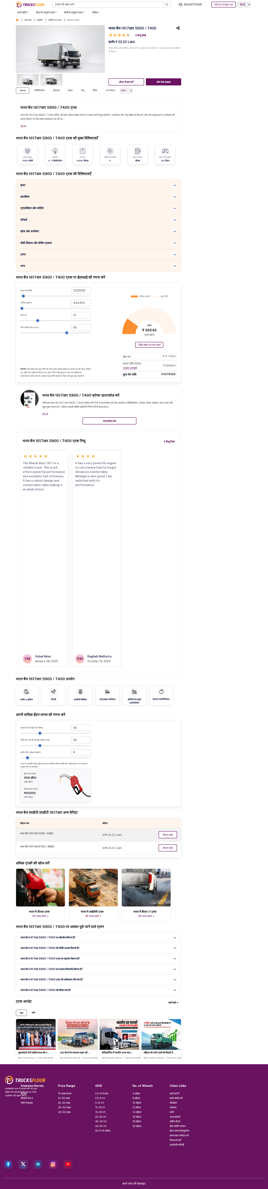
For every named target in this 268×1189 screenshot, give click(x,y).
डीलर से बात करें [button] (126, 82)
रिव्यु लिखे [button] (141, 35)
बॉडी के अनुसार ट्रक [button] (73, 12)
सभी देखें (172, 1002)
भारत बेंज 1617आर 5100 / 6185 (36, 833)
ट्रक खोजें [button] (22, 12)
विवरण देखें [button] (168, 834)
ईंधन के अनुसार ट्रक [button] (45, 12)
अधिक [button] (95, 12)
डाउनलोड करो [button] (109, 421)
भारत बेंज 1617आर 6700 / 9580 (37, 846)
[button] (173, 1002)
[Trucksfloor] (30, 4)
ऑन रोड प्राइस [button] (163, 82)
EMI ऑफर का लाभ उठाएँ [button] (149, 344)
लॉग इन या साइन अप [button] (223, 4)
